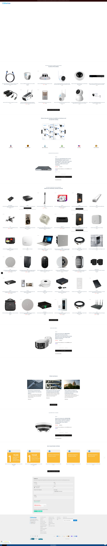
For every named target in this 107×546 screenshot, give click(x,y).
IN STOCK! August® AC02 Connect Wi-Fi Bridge (97, 227)
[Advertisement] (53, 366)
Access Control (49, 3)
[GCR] (1, 541)
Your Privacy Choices (43, 522)
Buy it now (63, 350)
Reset (40, 511)
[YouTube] (35, 536)
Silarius (56, 331)
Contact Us (81, 3)
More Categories (60, 3)
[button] (53, 545)
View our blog (53, 404)
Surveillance (25, 3)
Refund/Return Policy (51, 518)
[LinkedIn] (37, 536)
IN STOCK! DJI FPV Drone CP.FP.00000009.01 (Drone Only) (10, 227)
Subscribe (75, 520)
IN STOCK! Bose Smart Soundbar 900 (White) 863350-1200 (96, 206)
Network (30, 3)
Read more (29, 399)
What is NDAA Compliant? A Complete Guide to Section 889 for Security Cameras (71, 392)
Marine (39, 3)
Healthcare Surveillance (43, 528)
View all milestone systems (53, 471)
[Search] (102, 3)
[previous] (3, 457)
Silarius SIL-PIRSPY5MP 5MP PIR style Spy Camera (45, 102)
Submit (36, 511)
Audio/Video (34, 3)
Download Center (76, 3)
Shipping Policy (51, 522)
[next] (104, 457)
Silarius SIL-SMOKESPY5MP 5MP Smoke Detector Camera (45, 83)
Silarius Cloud (70, 3)
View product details (58, 179)
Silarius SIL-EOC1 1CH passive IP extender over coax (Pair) (10, 102)
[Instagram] (33, 536)
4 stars (38, 501)
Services (65, 3)
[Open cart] (104, 3)
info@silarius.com (33, 522)
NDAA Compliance (42, 523)
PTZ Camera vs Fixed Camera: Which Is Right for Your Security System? (34, 392)
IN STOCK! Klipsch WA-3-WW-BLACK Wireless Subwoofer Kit (27, 206)
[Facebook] (30, 536)
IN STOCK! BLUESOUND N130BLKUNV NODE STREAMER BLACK (62, 227)
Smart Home (54, 3)
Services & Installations (43, 533)
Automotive (43, 3)
